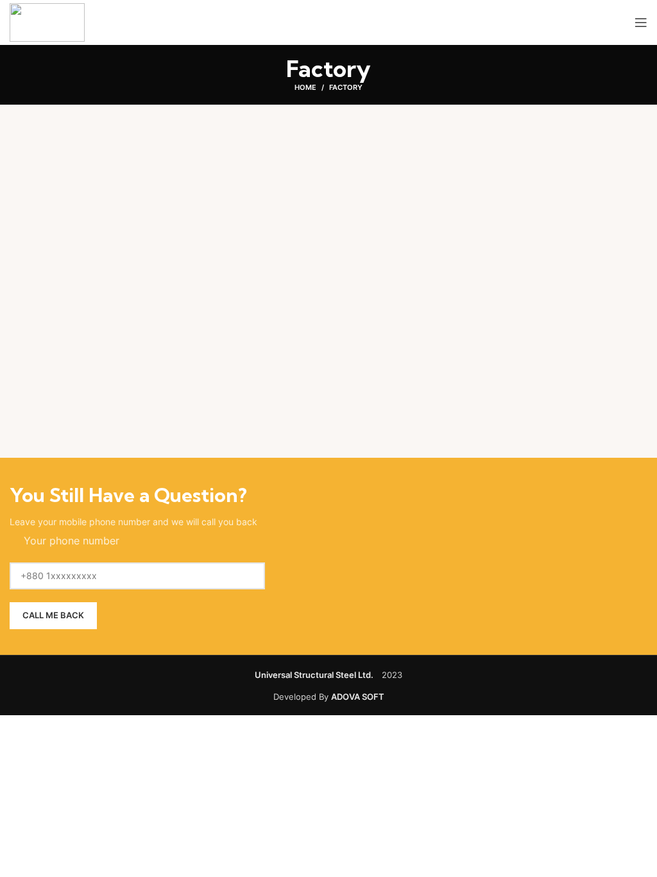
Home (305, 87)
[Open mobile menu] (641, 22)
